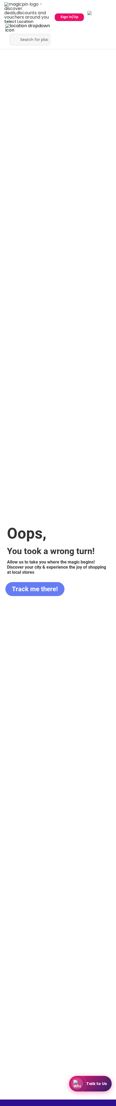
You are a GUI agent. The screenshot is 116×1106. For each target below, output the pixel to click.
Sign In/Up (69, 17)
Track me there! (35, 589)
